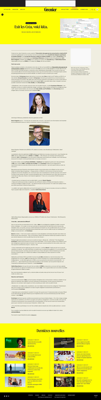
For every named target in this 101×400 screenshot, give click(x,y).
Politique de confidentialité (45, 397)
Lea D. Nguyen (27, 32)
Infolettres (65, 9)
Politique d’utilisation (59, 397)
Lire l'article (30, 346)
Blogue (37, 395)
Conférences (74, 9)
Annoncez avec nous (60, 395)
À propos (30, 395)
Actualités (7, 9)
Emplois (22, 9)
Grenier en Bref (71, 395)
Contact (50, 395)
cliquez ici (33, 315)
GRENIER (96, 395)
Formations (84, 9)
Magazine (15, 9)
